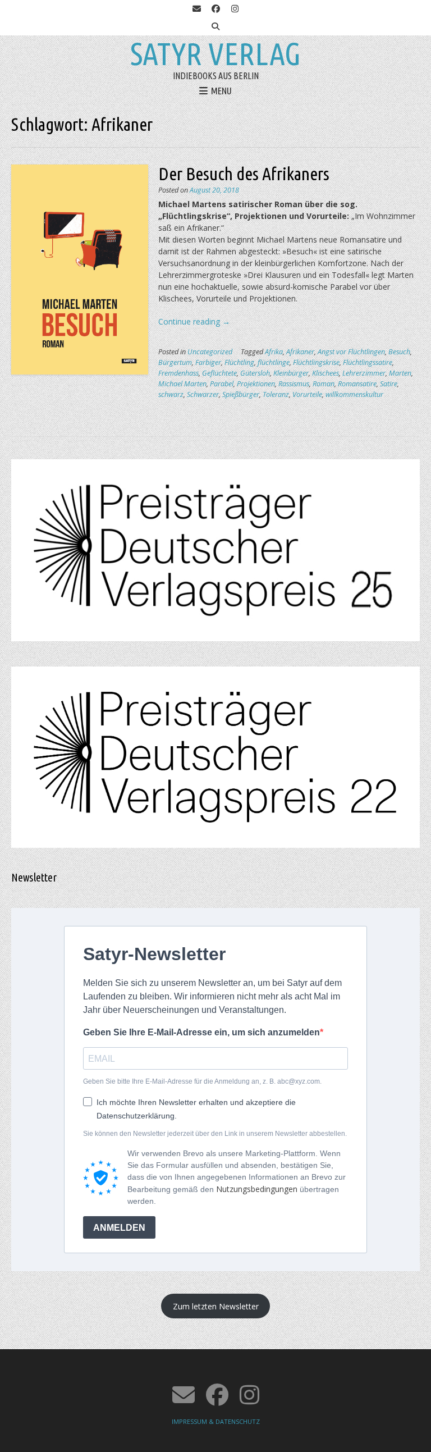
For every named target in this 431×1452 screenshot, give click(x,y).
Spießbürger (240, 394)
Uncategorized (209, 352)
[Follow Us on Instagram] (234, 9)
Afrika (274, 352)
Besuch (399, 352)
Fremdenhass (178, 373)
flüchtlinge (274, 362)
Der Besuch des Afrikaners (243, 173)
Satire (388, 384)
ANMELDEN (119, 1227)
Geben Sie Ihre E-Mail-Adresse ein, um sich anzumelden (201, 1032)
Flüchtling (239, 362)
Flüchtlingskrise (316, 362)
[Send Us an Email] (196, 9)
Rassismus (293, 384)
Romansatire (357, 384)
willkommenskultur (354, 394)
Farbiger (208, 362)
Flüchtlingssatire (367, 362)
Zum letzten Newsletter (216, 1306)
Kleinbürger (291, 373)
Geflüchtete (219, 373)
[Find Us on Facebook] (215, 9)
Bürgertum (175, 362)
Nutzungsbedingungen (256, 1189)
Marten (400, 373)
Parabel (221, 384)
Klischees (325, 373)
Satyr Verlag (215, 54)
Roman (323, 384)
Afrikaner (300, 352)
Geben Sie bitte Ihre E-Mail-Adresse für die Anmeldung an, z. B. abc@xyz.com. (202, 1081)
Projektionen (256, 384)
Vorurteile (307, 394)
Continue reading (194, 321)
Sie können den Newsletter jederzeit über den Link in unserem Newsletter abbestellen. (215, 1134)
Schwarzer (203, 394)
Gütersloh (255, 373)
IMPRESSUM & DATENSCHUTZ (216, 1421)
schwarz (171, 394)
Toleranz (276, 394)
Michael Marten (182, 384)
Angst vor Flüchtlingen (351, 352)
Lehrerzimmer (364, 373)
